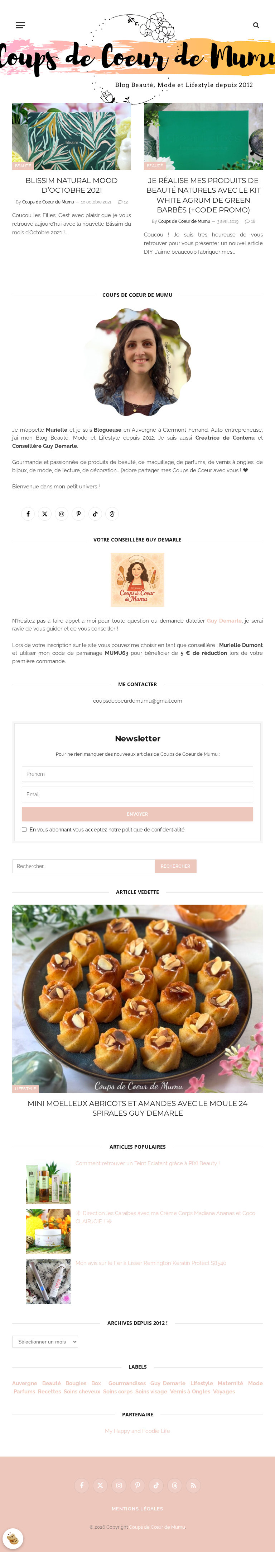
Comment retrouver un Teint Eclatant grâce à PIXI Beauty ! (148, 1163)
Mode (255, 1383)
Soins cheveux (82, 1391)
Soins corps (117, 1391)
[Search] (255, 25)
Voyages (224, 1391)
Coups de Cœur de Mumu (157, 1527)
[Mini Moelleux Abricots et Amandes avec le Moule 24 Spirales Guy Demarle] (137, 999)
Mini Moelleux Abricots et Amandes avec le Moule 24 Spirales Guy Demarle (137, 1108)
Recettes (49, 1391)
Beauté (23, 166)
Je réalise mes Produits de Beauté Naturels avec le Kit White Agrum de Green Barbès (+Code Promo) (203, 195)
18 (253, 221)
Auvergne (24, 1383)
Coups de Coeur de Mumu (48, 202)
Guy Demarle (224, 621)
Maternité (230, 1383)
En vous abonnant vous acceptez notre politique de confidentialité (107, 830)
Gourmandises (127, 1383)
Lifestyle (25, 1089)
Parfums (24, 1391)
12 (126, 202)
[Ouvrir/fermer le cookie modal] (13, 1538)
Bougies (76, 1383)
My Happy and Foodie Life (137, 1431)
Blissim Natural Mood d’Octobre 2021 (71, 185)
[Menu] (20, 25)
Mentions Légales (138, 1508)
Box (97, 1383)
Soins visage (151, 1391)
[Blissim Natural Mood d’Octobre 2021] (71, 136)
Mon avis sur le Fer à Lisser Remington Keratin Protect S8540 (151, 1263)
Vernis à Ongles (190, 1391)
